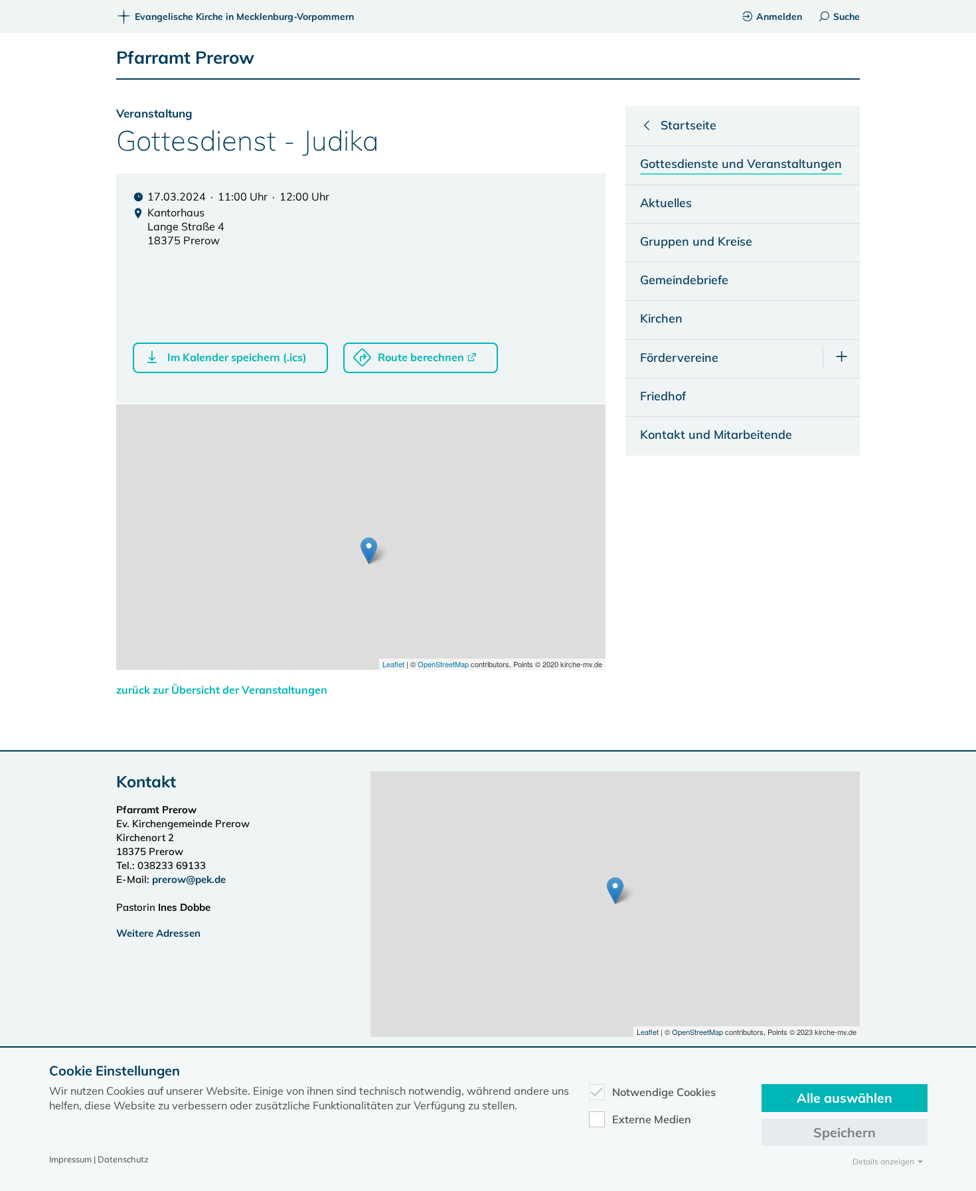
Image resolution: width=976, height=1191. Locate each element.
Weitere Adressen (158, 933)
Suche (846, 17)
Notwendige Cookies (664, 1092)
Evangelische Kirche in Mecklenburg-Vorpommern (244, 17)
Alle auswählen (844, 1097)
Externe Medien (651, 1119)
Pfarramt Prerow (185, 57)
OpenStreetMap (443, 664)
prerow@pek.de (189, 879)
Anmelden (779, 17)
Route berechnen (421, 357)
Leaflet (393, 664)
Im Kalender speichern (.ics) (237, 357)
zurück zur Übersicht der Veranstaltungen (221, 689)
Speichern (844, 1132)
